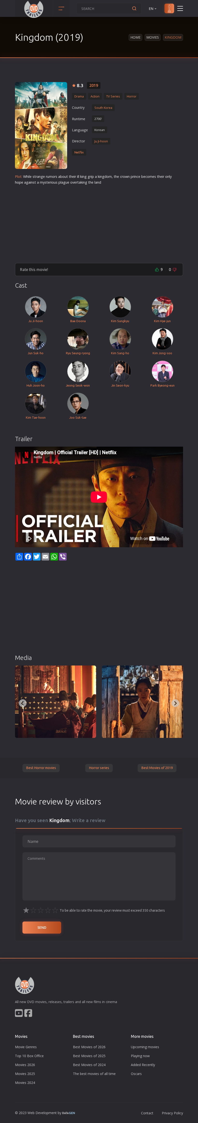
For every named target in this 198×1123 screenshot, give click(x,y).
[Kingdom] (41, 125)
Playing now (140, 1056)
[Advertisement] (99, 222)
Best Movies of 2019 (157, 768)
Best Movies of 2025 (89, 1056)
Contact (147, 1113)
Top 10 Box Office (29, 1056)
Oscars (136, 1073)
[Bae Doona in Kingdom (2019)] (142, 701)
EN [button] (151, 8)
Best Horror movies (41, 768)
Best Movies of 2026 (89, 1047)
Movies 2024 (25, 1082)
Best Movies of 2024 (89, 1064)
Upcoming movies (145, 1047)
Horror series (99, 768)
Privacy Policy (172, 1113)
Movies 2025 (25, 1073)
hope (19, 182)
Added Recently (143, 1064)
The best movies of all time (94, 1073)
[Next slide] (175, 703)
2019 (93, 85)
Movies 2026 (25, 1064)
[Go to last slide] (23, 703)
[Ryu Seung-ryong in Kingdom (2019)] (55, 701)
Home (135, 37)
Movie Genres (26, 1047)
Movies (152, 37)
